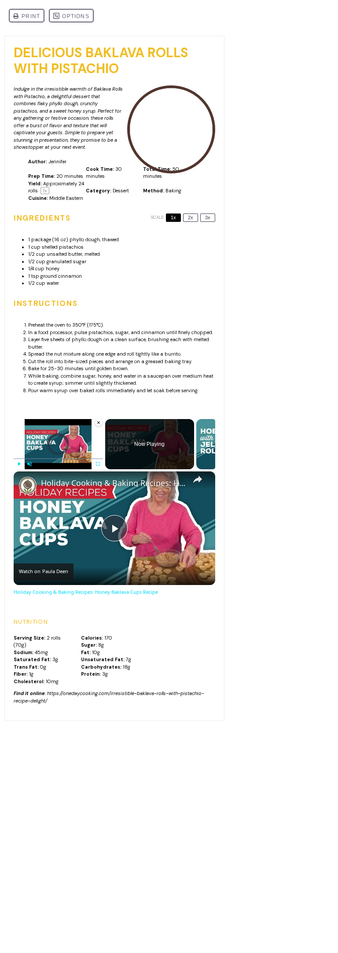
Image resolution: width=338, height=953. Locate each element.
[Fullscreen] (97, 464)
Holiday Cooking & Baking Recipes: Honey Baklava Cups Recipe (113, 483)
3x (207, 217)
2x (190, 217)
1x (173, 217)
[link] (28, 485)
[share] (198, 479)
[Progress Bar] (58, 458)
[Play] (19, 464)
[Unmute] (29, 464)
